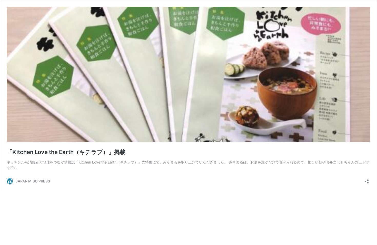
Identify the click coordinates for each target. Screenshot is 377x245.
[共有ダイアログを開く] (366, 180)
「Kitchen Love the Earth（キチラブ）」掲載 (66, 152)
